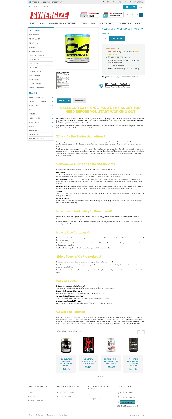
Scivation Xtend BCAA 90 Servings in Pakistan (111, 361)
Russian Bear (34, 134)
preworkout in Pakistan (130, 118)
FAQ (93, 23)
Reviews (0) (80, 101)
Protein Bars (33, 80)
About (138, 23)
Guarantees (51, 415)
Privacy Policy (34, 396)
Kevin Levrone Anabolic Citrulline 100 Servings (66, 362)
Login (141, 7)
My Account (33, 7)
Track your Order (65, 396)
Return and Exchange (35, 415)
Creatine (32, 47)
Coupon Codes (106, 23)
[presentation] (138, 332)
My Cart (132, 7)
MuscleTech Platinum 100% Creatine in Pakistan (133, 362)
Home (32, 23)
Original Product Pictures (63, 23)
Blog (84, 23)
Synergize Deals (35, 72)
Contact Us (125, 23)
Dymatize (32, 114)
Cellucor (32, 126)
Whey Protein (34, 35)
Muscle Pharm (34, 118)
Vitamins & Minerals (36, 55)
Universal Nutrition (36, 138)
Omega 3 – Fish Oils (36, 51)
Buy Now (117, 38)
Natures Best (34, 130)
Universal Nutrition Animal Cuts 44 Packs (88, 361)
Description (64, 101)
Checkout (45, 7)
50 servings (73, 317)
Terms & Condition (36, 400)
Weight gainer (34, 39)
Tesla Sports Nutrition (37, 102)
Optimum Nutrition (36, 97)
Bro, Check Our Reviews (67, 392)
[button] (98, 376)
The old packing (85, 317)
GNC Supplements (35, 76)
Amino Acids (33, 63)
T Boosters (33, 67)
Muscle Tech (33, 106)
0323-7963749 (130, 397)
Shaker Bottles (35, 84)
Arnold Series (34, 122)
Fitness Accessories (36, 88)
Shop (42, 23)
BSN (30, 110)
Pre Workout (34, 59)
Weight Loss (33, 43)
